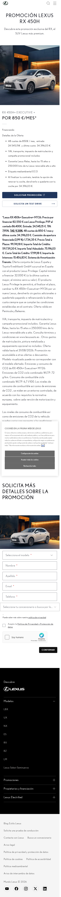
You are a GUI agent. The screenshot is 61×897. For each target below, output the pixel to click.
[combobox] (30, 607)
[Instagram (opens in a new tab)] (26, 888)
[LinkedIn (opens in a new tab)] (45, 888)
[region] (29, 448)
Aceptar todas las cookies (29, 460)
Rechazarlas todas (30, 466)
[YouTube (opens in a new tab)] (7, 888)
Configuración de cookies (29, 453)
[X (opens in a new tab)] (35, 888)
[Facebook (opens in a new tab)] (16, 888)
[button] (11, 3)
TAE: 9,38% (16, 230)
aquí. (43, 445)
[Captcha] (30, 638)
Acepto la (30, 625)
